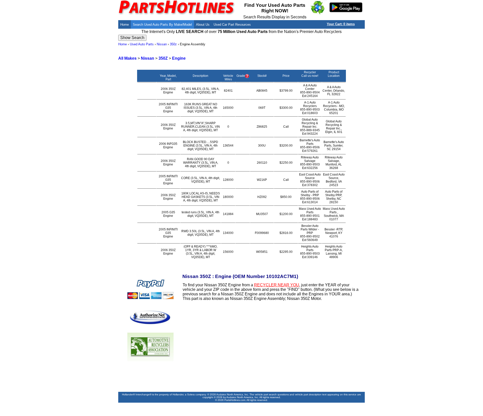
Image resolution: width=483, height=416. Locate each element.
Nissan (162, 44)
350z (173, 44)
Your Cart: (341, 24)
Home (124, 24)
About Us (203, 24)
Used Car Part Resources (232, 24)
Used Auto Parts (142, 44)
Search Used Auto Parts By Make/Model (162, 24)
